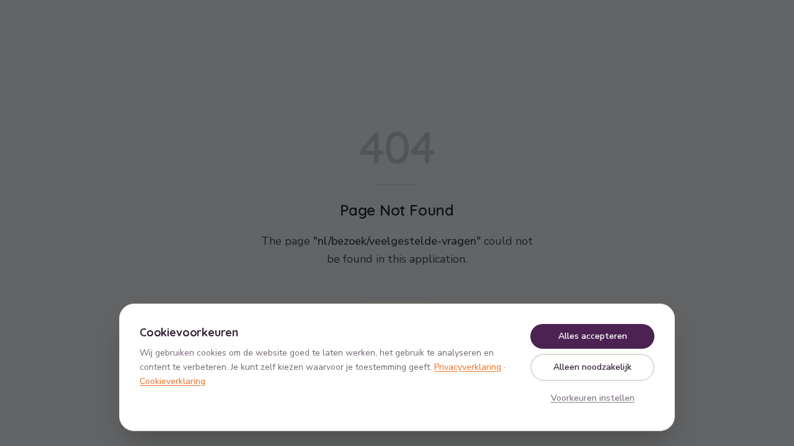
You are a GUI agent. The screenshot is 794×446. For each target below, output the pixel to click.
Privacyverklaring (467, 367)
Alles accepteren (592, 336)
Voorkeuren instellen (593, 398)
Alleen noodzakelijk (592, 367)
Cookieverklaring (172, 381)
